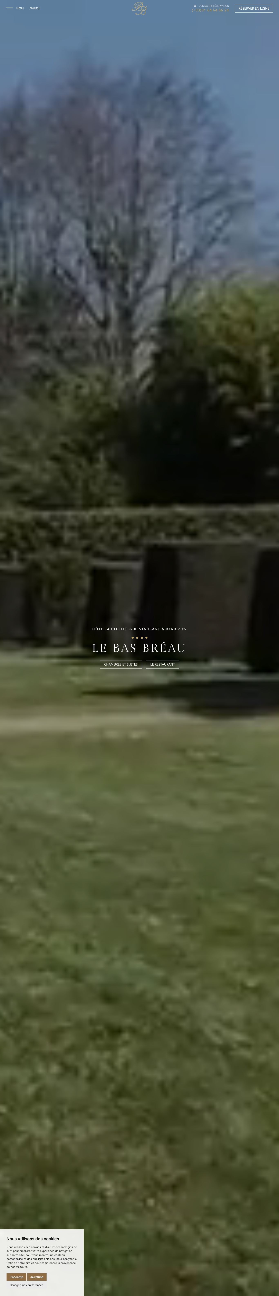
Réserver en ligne (254, 8)
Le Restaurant (162, 664)
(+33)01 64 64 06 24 (210, 10)
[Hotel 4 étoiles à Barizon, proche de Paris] (139, 8)
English (35, 8)
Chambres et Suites (121, 664)
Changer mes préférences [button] (26, 1285)
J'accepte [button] (16, 1277)
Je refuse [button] (36, 1277)
